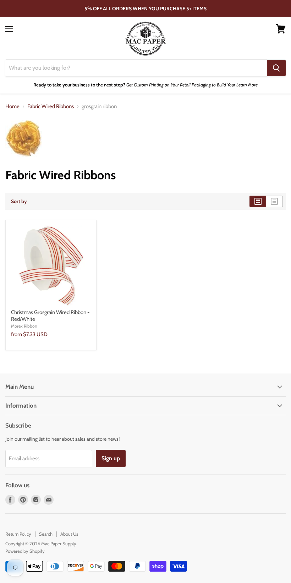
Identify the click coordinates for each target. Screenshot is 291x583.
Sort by (19, 201)
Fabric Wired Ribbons (50, 107)
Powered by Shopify (25, 551)
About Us (69, 534)
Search (46, 534)
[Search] (276, 68)
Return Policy (18, 534)
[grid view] (257, 201)
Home (12, 107)
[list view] (274, 201)
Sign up (110, 458)
